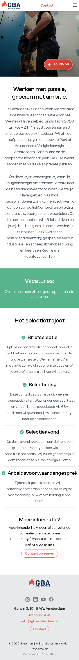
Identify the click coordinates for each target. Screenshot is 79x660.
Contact (46, 5)
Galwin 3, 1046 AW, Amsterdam (39, 609)
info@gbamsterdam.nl (39, 621)
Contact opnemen (39, 553)
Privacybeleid (39, 649)
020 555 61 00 (40, 615)
